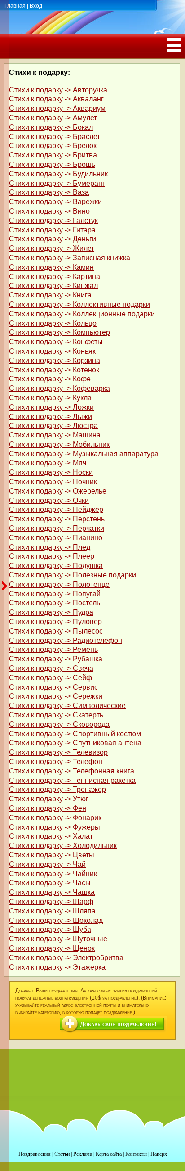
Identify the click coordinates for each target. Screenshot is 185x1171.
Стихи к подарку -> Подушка (56, 565)
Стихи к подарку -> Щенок (52, 948)
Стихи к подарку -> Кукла (50, 398)
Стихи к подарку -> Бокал (51, 127)
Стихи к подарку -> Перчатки (56, 528)
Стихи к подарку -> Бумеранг (57, 183)
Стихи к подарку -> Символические (67, 705)
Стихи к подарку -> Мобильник (59, 444)
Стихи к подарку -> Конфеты (56, 341)
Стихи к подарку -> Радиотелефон (65, 640)
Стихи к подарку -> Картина (54, 276)
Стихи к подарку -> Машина (55, 435)
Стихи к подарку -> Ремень (53, 649)
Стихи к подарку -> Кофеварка (59, 388)
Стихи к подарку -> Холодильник (63, 845)
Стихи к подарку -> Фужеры (54, 827)
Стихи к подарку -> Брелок (53, 145)
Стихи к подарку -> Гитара (52, 230)
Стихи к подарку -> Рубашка (55, 659)
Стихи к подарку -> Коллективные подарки (79, 304)
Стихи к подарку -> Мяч (47, 463)
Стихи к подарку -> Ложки (51, 407)
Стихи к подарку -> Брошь (52, 164)
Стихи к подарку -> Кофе (50, 379)
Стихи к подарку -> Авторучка (58, 90)
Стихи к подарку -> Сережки (55, 696)
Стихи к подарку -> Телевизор (58, 752)
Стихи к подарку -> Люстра (53, 425)
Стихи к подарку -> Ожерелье (57, 491)
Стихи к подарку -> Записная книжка (69, 258)
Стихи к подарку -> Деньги (52, 239)
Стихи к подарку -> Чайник (53, 874)
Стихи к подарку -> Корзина (54, 360)
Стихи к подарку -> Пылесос (56, 631)
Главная (15, 6)
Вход (36, 6)
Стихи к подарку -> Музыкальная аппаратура (84, 454)
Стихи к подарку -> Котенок (54, 370)
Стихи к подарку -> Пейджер (56, 509)
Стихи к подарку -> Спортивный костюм (75, 734)
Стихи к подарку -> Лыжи (50, 416)
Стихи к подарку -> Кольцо (53, 323)
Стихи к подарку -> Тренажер (57, 789)
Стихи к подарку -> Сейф (50, 678)
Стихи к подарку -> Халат (51, 836)
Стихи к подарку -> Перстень (57, 519)
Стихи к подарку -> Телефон (55, 761)
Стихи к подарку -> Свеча (51, 668)
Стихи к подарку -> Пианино (55, 538)
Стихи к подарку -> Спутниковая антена (75, 743)
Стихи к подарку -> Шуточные (58, 939)
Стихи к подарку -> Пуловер (55, 621)
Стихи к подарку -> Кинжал (53, 285)
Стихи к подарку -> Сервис (53, 687)
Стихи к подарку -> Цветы (51, 855)
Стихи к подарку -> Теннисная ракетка (72, 780)
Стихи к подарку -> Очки (49, 500)
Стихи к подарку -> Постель (54, 603)
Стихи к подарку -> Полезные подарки (72, 575)
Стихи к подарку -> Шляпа (52, 911)
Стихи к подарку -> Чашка (52, 892)
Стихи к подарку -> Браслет (54, 136)
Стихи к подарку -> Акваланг (56, 99)
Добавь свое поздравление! (118, 1024)
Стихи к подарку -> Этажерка (57, 967)
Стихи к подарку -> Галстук (53, 220)
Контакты (136, 1154)
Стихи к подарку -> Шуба (50, 929)
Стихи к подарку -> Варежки (55, 201)
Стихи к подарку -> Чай (47, 864)
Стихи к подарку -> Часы (50, 883)
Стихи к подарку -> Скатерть (56, 715)
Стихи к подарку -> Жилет (51, 248)
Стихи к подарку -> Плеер (51, 556)
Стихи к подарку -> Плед (49, 547)
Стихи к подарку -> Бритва (53, 155)
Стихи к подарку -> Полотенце (59, 584)
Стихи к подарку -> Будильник (58, 174)
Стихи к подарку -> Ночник (53, 481)
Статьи (62, 1154)
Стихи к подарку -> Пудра (51, 612)
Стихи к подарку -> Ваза (49, 192)
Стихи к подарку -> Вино (49, 211)
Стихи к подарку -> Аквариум (57, 108)
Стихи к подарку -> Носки (51, 472)
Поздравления (34, 1154)
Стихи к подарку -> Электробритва (66, 957)
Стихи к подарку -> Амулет (53, 118)
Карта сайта (109, 1154)
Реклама (82, 1154)
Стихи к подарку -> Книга (50, 295)
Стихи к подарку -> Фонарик (55, 817)
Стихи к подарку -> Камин (51, 267)
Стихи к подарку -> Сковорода (59, 724)
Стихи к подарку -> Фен (47, 808)
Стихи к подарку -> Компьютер (59, 332)
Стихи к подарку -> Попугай (55, 594)
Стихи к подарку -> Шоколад (56, 920)
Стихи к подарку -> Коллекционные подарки (82, 314)
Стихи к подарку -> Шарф (51, 901)
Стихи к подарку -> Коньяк (52, 351)
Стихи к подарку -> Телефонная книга (71, 771)
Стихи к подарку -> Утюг (48, 799)
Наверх (158, 1154)
